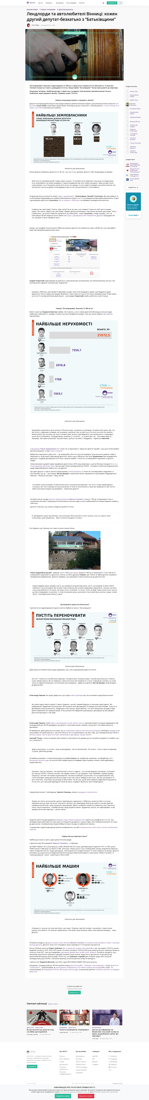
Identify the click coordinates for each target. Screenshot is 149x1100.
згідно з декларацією (66, 196)
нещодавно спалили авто (87, 792)
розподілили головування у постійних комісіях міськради (78, 967)
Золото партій (81, 1062)
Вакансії (95, 1062)
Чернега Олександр (133, 151)
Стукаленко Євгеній (134, 134)
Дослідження (60, 3)
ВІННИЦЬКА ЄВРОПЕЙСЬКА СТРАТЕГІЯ (135, 165)
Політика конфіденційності (65, 1073)
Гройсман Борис (135, 109)
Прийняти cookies (63, 1096)
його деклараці (78, 695)
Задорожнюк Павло (134, 113)
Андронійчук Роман (134, 95)
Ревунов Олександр (133, 130)
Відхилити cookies (86, 1096)
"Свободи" (88, 965)
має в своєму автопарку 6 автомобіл (77, 948)
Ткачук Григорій (135, 143)
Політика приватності (63, 1068)
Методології (63, 1064)
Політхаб (81, 3)
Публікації (49, 3)
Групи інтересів (81, 1070)
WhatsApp (113, 1062)
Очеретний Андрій (134, 125)
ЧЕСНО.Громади (81, 1067)
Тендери (95, 1064)
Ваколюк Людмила (133, 104)
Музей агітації (80, 1064)
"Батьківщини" (98, 965)
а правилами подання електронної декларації (82, 731)
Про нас (40, 3)
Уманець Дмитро (133, 147)
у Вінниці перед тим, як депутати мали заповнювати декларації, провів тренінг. (74, 734)
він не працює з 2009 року (69, 200)
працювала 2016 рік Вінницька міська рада (61, 969)
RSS (93, 1059)
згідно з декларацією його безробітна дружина (85, 215)
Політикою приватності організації (106, 1092)
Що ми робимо (81, 1051)
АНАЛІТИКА (39, 1027)
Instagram (113, 1059)
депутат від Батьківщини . (66, 499)
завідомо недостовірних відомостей (70, 820)
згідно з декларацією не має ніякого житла (67, 723)
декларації (44, 449)
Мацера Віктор (135, 121)
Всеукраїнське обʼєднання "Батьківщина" (135, 170)
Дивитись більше (53, 1004)
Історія (61, 1062)
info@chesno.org (117, 1083)
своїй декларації (75, 471)
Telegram (113, 1064)
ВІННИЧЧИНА (32, 10)
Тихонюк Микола (133, 138)
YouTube (113, 1067)
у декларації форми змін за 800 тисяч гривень (78, 952)
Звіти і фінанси (64, 1059)
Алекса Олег (134, 91)
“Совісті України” (56, 451)
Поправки (79, 1073)
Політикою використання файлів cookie (73, 1092)
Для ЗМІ (95, 1056)
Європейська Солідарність (134, 175)
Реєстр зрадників (71, 3)
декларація (108, 314)
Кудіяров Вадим (135, 117)
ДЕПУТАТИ (30, 1027)
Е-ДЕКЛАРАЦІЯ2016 (65, 10)
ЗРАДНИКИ (63, 1027)
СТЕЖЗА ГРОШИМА (47, 10)
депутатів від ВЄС (76, 965)
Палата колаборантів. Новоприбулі (74, 1030)
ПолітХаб (79, 1059)
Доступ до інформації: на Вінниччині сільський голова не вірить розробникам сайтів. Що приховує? (105, 1033)
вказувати (113, 731)
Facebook (113, 1056)
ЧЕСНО (32, 1051)
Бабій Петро (134, 100)
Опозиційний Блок (134, 179)
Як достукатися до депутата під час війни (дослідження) (40, 1031)
